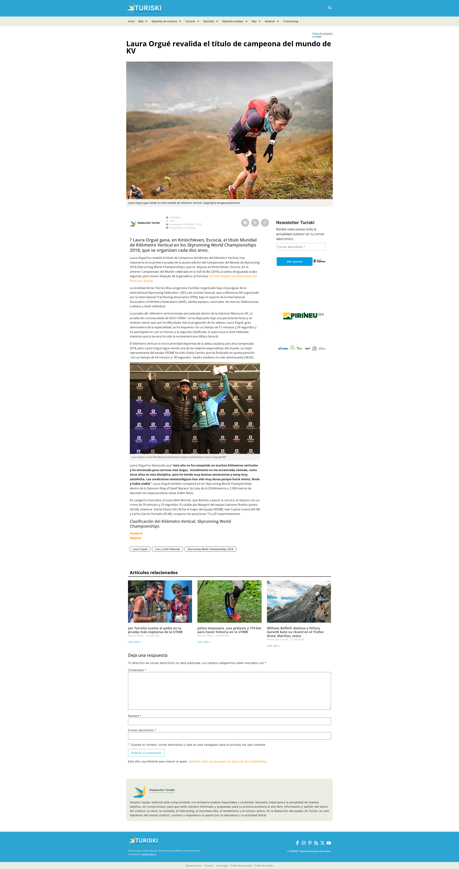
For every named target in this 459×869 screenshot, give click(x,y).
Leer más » (134, 641)
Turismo (190, 21)
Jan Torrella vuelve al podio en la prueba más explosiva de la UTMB (155, 630)
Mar (254, 21)
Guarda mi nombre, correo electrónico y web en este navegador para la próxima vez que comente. (198, 744)
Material (270, 21)
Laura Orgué (140, 549)
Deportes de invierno (164, 21)
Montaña (208, 21)
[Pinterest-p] (310, 843)
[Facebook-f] (297, 843)
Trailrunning (290, 21)
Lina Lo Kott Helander (167, 549)
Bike (140, 21)
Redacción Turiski (149, 222)
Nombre (134, 715)
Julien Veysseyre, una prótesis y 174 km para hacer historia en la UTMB (229, 630)
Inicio (131, 21)
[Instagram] (303, 843)
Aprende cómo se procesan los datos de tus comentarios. (227, 761)
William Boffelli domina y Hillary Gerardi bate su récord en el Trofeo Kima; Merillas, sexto (295, 632)
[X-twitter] (322, 843)
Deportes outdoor (232, 21)
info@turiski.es (149, 854)
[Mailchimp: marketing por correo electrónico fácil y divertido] (319, 263)
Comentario (137, 670)
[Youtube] (328, 843)
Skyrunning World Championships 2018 (210, 549)
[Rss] (316, 843)
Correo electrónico (142, 730)
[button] (330, 8)
